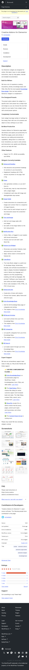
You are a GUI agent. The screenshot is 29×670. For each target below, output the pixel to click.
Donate (18, 626)
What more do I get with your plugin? (12, 499)
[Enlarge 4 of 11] (25, 442)
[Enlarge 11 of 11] (12, 477)
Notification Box (8, 231)
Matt (4, 636)
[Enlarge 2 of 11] (25, 433)
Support (5, 61)
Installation (6, 53)
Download (5, 39)
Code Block (6, 259)
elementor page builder (21, 549)
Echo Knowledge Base (10, 301)
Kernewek (8, 649)
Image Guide (7, 199)
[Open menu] (26, 2)
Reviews (5, 49)
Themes (17, 610)
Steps (5, 180)
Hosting (4, 613)
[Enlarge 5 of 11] (12, 451)
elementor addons (22, 546)
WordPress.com (7, 634)
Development (7, 57)
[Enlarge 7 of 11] (12, 460)
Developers (5, 626)
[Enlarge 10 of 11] (25, 468)
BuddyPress (6, 642)
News (3, 610)
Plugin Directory (6, 7)
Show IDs (9, 403)
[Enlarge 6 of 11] (25, 451)
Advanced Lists (8, 289)
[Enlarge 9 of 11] (12, 468)
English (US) (24, 543)
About (3, 607)
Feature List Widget (9, 245)
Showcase (18, 607)
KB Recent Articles (9, 315)
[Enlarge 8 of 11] (25, 460)
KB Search (6, 343)
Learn (3, 620)
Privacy (4, 615)
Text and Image (8, 217)
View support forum (7, 598)
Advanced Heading (9, 164)
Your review (5, 586)
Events (17, 623)
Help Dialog (12, 388)
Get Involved (19, 620)
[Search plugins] (17, 17)
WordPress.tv (6, 629)
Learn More (15, 384)
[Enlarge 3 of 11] (12, 442)
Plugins (17, 613)
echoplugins (6, 35)
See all (25, 586)
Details (5, 45)
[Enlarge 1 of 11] (12, 433)
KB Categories (7, 329)
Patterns (17, 615)
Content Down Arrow (15, 416)
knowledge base (23, 556)
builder (15, 546)
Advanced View (6, 560)
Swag (17, 629)
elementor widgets (22, 552)
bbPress (5, 639)
